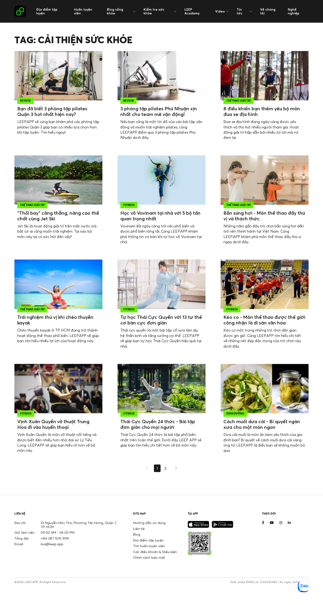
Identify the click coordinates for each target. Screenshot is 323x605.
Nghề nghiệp (293, 11)
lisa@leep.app (52, 544)
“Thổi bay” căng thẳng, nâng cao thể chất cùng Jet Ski (58, 216)
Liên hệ (139, 529)
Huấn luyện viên (83, 11)
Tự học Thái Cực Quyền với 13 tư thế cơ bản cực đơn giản (161, 320)
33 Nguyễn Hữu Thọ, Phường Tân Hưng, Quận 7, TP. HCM (79, 525)
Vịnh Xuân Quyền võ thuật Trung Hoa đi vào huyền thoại (53, 424)
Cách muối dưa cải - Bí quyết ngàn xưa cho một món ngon (261, 424)
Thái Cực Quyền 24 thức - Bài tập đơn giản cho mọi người (157, 424)
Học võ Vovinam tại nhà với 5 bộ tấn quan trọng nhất (160, 216)
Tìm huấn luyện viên (149, 546)
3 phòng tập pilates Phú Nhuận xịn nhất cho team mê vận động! (158, 111)
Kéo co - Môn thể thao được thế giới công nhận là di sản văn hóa (264, 320)
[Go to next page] (175, 468)
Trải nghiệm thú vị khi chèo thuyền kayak (55, 320)
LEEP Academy (192, 11)
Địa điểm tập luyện (46, 11)
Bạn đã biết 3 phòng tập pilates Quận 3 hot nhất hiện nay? (52, 111)
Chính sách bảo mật (149, 557)
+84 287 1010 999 (55, 538)
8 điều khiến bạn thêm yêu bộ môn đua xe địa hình (261, 111)
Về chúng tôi (267, 11)
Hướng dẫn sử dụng (149, 523)
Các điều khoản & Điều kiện (155, 552)
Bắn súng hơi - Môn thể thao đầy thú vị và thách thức (264, 216)
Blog (136, 534)
